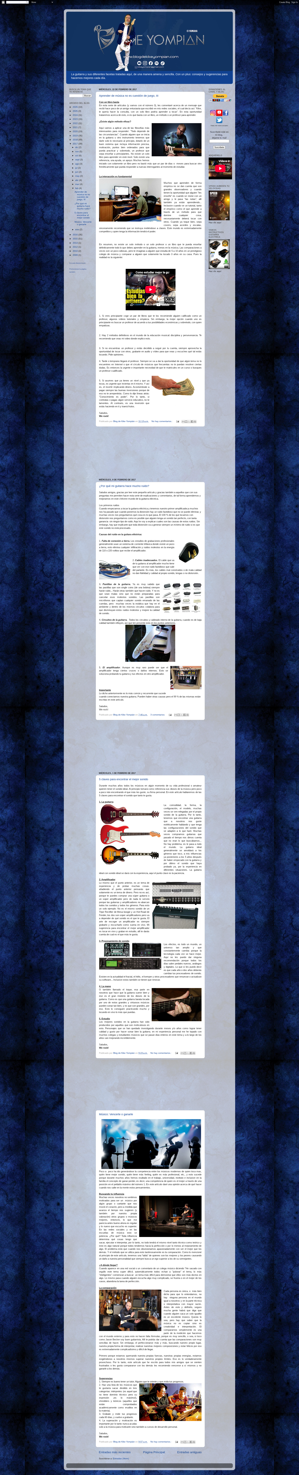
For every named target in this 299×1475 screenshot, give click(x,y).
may (77, 176)
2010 (75, 251)
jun (77, 172)
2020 (75, 131)
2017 (75, 144)
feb (77, 188)
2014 (75, 243)
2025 (75, 111)
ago (77, 164)
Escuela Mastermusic (77, 263)
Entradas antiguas (189, 1452)
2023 (75, 119)
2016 (75, 235)
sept (77, 159)
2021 (75, 127)
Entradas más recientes (115, 1452)
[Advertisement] (150, 452)
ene (77, 229)
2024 (75, 115)
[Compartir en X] (189, 421)
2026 (75, 107)
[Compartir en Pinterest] (195, 421)
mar (77, 184)
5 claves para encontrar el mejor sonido (123, 779)
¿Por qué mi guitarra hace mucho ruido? (124, 486)
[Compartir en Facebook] (192, 421)
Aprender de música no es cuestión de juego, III (128, 95)
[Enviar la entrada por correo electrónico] (177, 421)
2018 (75, 140)
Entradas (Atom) (121, 1458)
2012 (75, 247)
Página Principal (154, 1452)
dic (77, 147)
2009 (75, 255)
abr (77, 180)
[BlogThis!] (186, 421)
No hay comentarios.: (162, 421)
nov (77, 151)
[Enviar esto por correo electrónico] (183, 421)
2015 (75, 239)
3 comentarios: (158, 715)
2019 (75, 136)
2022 (75, 123)
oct (77, 155)
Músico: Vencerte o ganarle (116, 1114)
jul (76, 168)
